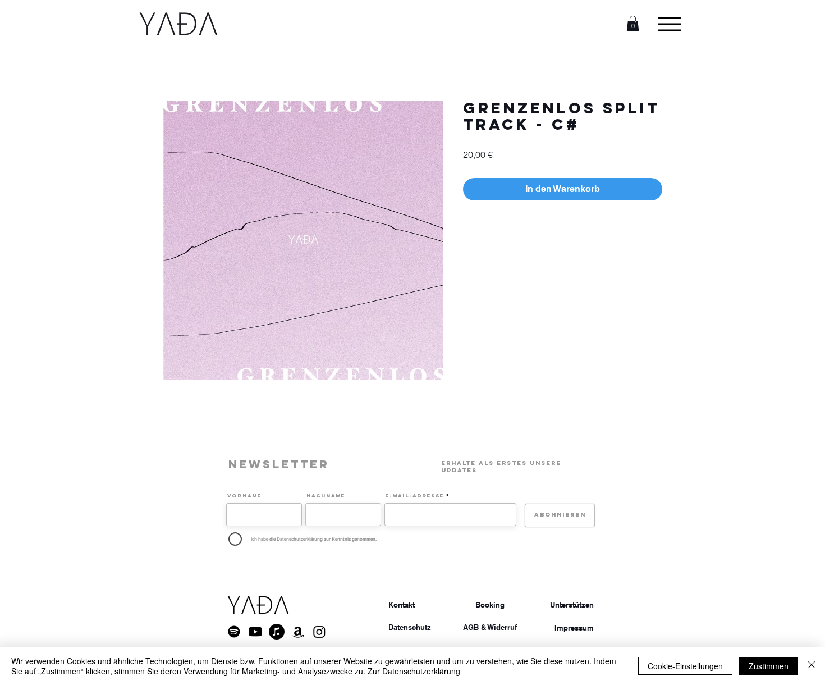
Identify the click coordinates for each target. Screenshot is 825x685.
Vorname (244, 496)
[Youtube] (255, 632)
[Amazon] (298, 632)
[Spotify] (234, 632)
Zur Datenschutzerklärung (414, 671)
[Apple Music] (277, 632)
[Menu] (669, 24)
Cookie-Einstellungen (685, 666)
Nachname (325, 496)
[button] (632, 23)
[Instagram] (319, 632)
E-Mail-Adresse (415, 496)
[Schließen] (811, 666)
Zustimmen (769, 666)
